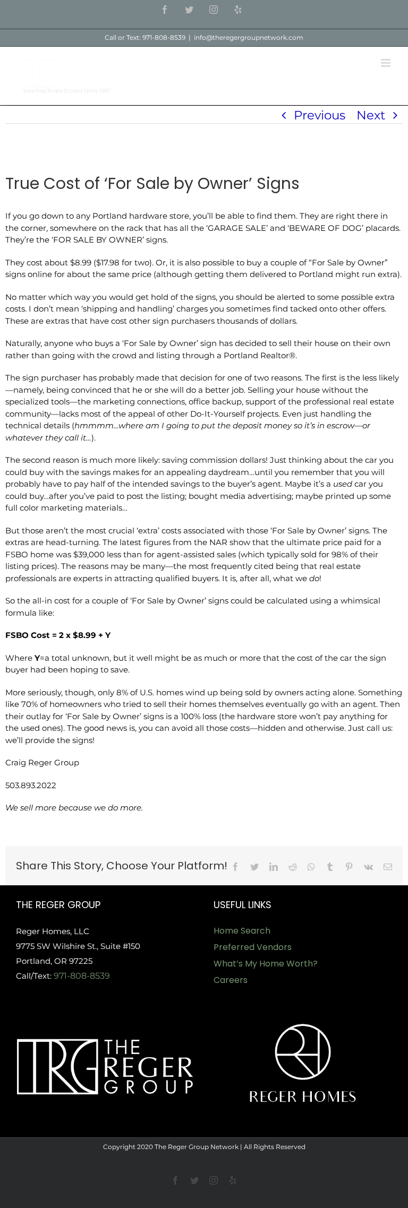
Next (370, 115)
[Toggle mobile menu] (386, 62)
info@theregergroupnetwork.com (248, 37)
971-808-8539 (82, 976)
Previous (319, 115)
